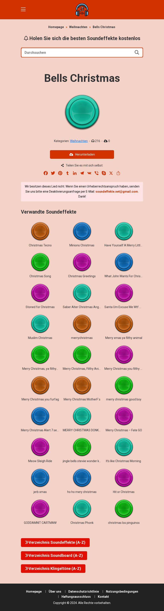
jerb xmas (40, 492)
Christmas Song (40, 276)
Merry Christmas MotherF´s (82, 399)
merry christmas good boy (123, 399)
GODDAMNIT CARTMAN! (40, 522)
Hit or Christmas (124, 492)
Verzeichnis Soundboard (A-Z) (56, 555)
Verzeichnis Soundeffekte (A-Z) (57, 542)
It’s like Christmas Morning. (124, 461)
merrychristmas (82, 338)
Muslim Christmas (40, 338)
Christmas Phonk (82, 522)
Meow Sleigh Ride (40, 461)
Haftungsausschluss (76, 596)
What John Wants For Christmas (126, 276)
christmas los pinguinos (124, 522)
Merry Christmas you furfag (40, 399)
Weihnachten (78, 27)
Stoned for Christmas (40, 307)
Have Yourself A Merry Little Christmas (130, 245)
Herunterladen (85, 154)
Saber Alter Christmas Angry (82, 307)
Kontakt (103, 596)
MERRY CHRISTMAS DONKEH (82, 430)
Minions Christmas (81, 245)
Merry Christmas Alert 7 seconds (43, 430)
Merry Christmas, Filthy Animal (83, 368)
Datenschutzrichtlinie (83, 591)
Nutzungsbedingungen (122, 591)
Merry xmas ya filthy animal (123, 338)
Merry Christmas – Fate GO (124, 430)
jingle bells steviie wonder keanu (84, 461)
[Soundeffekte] (82, 9)
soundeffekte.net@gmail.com (116, 191)
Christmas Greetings (82, 276)
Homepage (56, 27)
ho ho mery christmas (82, 492)
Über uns (55, 591)
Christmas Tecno (40, 245)
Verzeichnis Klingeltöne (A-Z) (55, 568)
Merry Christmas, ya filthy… (40, 368)
